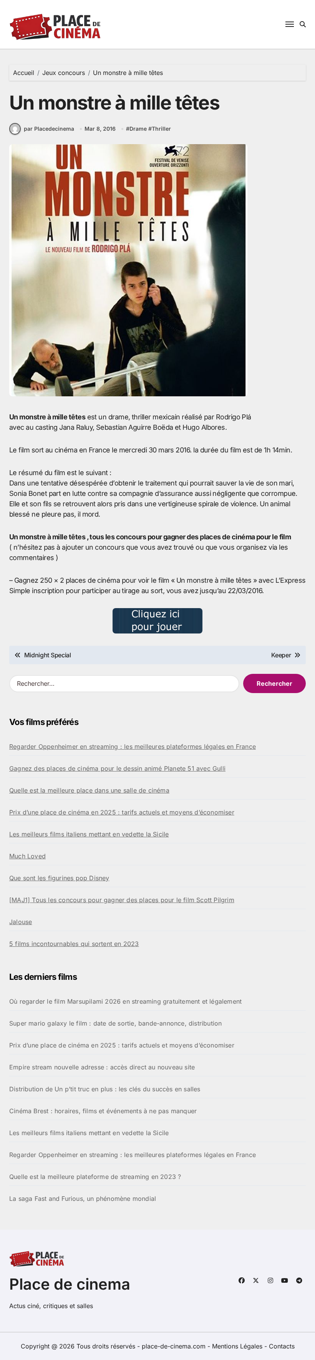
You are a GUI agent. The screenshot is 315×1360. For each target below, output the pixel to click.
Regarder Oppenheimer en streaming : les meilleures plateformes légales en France (132, 746)
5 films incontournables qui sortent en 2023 (74, 944)
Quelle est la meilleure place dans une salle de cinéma (89, 790)
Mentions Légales (238, 1346)
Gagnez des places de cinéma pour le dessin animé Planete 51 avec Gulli (117, 768)
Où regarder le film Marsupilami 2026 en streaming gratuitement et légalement (125, 1001)
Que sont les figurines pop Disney (59, 878)
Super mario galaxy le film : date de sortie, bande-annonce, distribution (115, 1023)
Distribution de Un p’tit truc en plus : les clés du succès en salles (105, 1089)
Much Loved (27, 856)
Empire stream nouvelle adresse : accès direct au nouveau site (102, 1067)
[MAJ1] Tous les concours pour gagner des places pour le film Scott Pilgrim (121, 900)
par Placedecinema (49, 128)
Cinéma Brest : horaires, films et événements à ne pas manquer (103, 1111)
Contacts (282, 1346)
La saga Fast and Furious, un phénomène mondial (82, 1198)
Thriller (161, 128)
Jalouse (20, 922)
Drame (138, 128)
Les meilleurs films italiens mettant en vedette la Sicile (89, 834)
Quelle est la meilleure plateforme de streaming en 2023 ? (95, 1176)
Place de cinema (69, 1284)
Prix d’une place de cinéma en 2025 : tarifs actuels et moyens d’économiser (121, 812)
